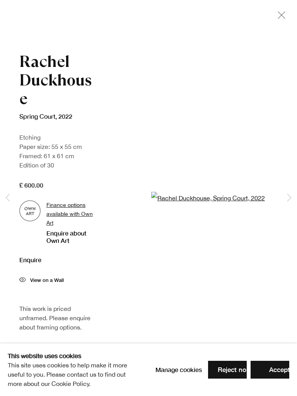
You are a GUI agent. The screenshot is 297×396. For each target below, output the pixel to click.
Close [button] (279, 17)
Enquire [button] (30, 259)
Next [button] (289, 198)
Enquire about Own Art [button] (66, 236)
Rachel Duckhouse (55, 80)
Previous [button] (7, 198)
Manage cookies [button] (178, 369)
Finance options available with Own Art (69, 213)
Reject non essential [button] (248, 369)
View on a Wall (47, 280)
